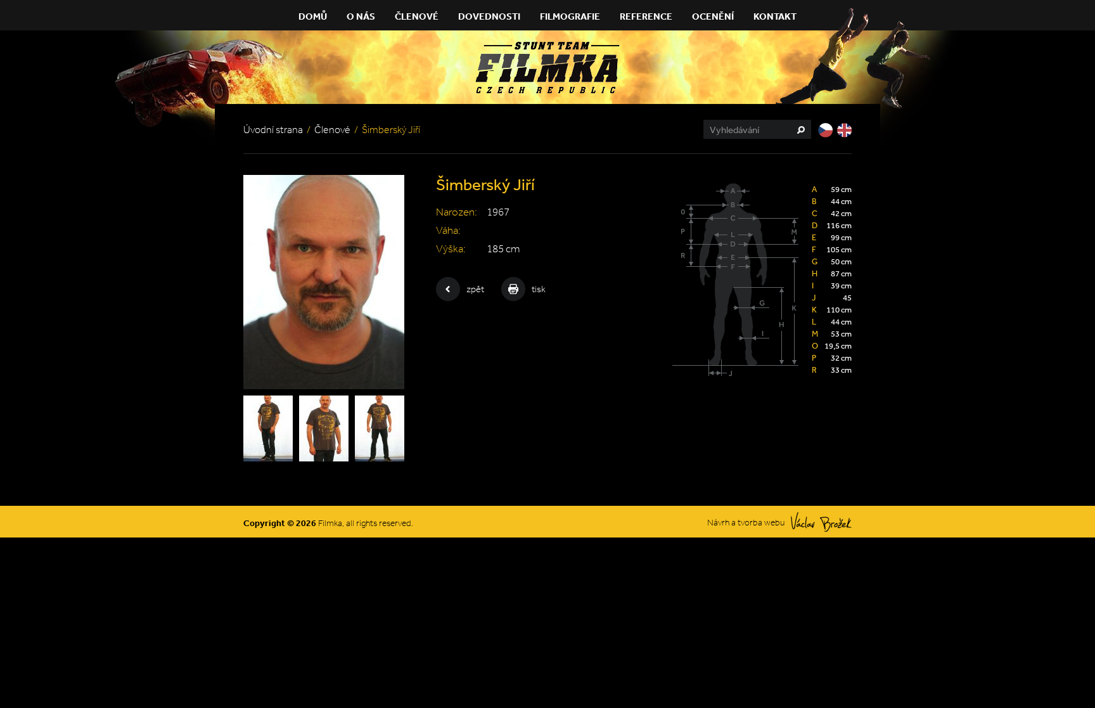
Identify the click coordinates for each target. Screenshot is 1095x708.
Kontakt (775, 16)
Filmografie (570, 16)
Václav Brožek (821, 522)
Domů (312, 16)
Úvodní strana (273, 130)
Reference (646, 16)
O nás (361, 16)
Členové (417, 16)
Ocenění (713, 16)
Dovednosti (489, 16)
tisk (539, 289)
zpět (475, 289)
